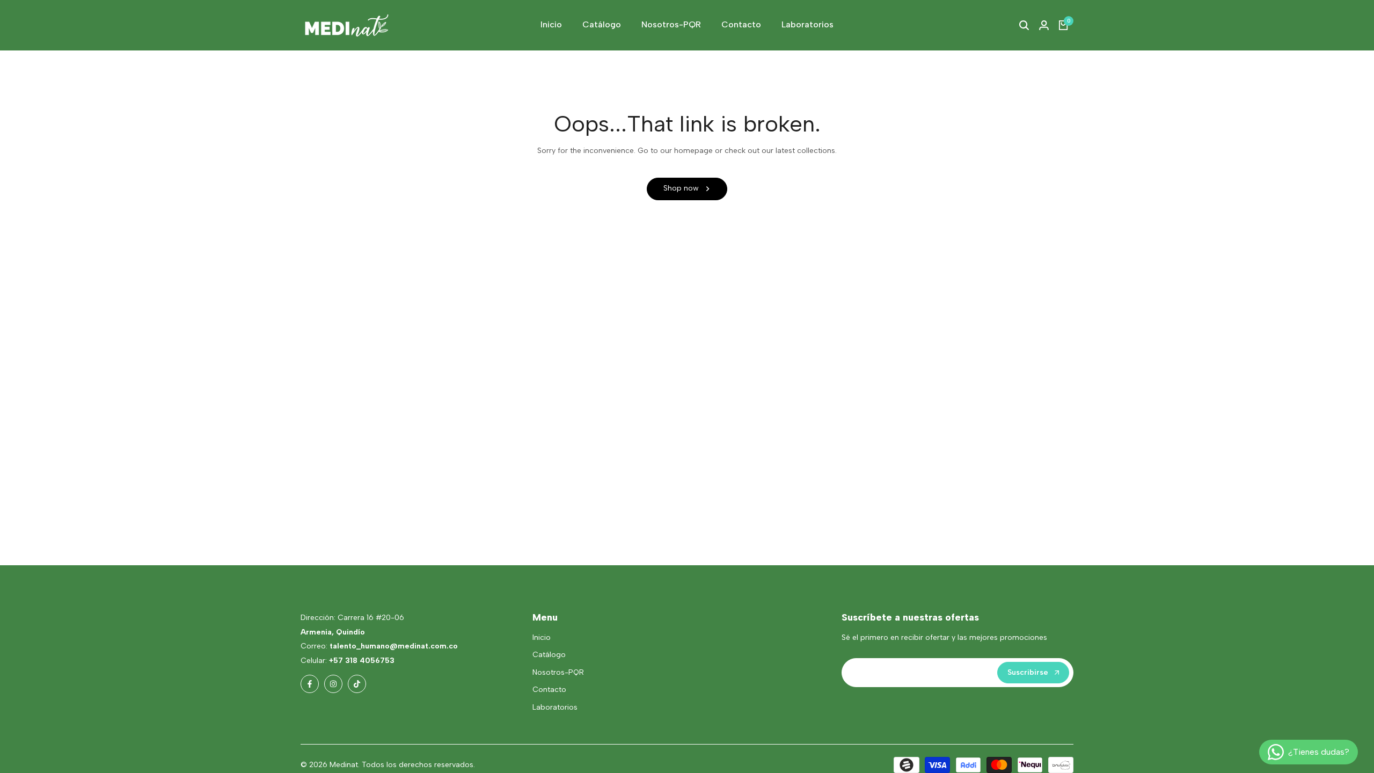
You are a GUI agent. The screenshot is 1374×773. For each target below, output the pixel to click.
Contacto (549, 689)
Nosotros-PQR (558, 672)
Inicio (541, 637)
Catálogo (549, 654)
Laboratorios (555, 707)
